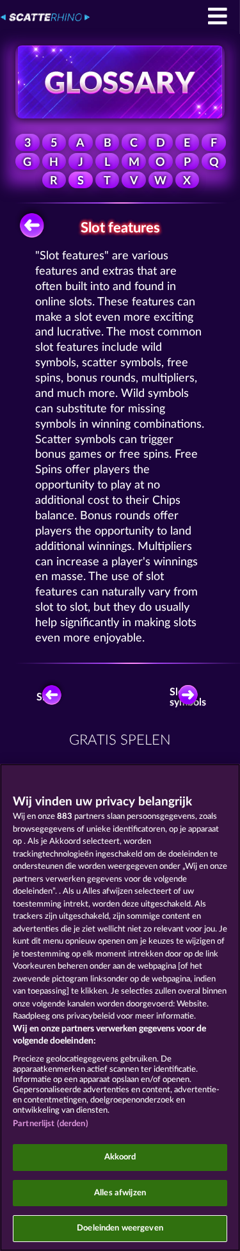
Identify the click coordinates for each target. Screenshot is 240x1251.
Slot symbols (189, 697)
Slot (45, 697)
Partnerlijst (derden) (50, 1124)
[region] (120, 1007)
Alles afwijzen (120, 1193)
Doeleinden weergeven (120, 1228)
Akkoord (120, 1157)
